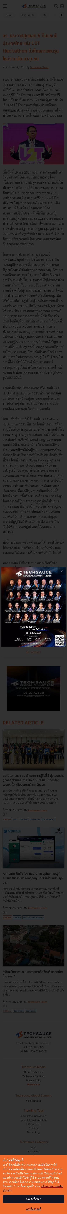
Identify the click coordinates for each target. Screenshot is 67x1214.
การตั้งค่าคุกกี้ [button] (33, 1208)
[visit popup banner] (33, 607)
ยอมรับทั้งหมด (33, 1198)
